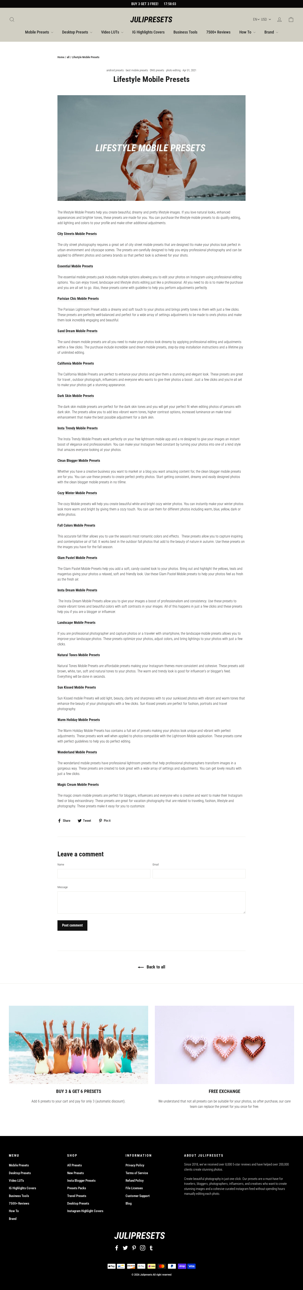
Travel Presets (76, 1196)
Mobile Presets (37, 32)
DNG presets (157, 70)
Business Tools (185, 32)
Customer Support (138, 1196)
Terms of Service (137, 1173)
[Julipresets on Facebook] (116, 1248)
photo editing (173, 70)
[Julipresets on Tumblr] (151, 1248)
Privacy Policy (135, 1165)
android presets (115, 70)
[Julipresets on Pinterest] (134, 1248)
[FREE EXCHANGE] (224, 1045)
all (68, 57)
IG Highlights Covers (148, 32)
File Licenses (134, 1188)
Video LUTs (110, 32)
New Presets (75, 1173)
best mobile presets (137, 70)
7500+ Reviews (218, 32)
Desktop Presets (75, 32)
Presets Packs (76, 1188)
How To (245, 32)
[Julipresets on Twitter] (125, 1248)
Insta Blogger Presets (81, 1181)
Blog (129, 1203)
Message (62, 887)
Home (60, 57)
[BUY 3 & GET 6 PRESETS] (78, 1045)
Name (60, 864)
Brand (269, 32)
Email (156, 864)
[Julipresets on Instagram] (142, 1248)
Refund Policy (135, 1181)
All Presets (74, 1165)
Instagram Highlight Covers (85, 1211)
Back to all (155, 967)
